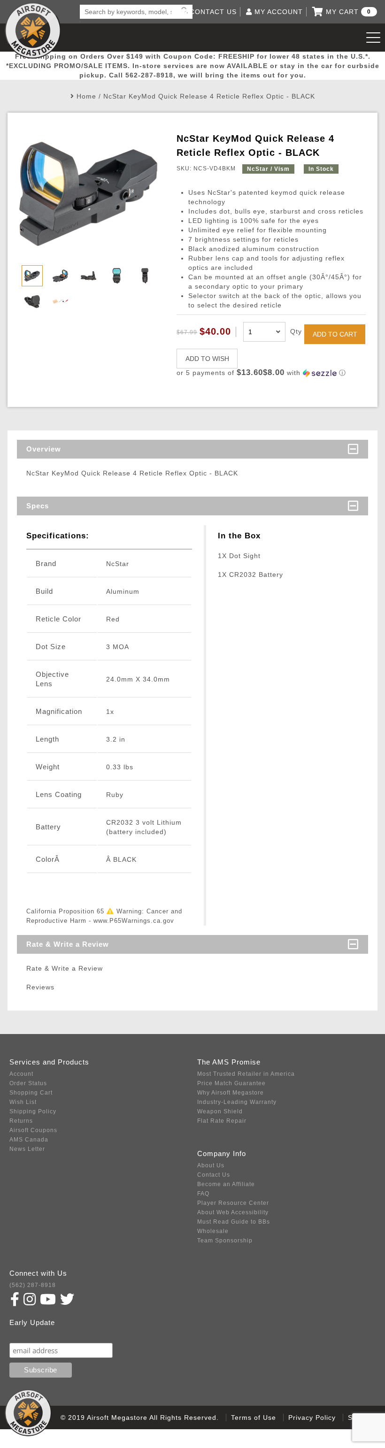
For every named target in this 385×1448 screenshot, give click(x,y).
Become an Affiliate (226, 1184)
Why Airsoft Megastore (230, 1092)
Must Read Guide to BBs (233, 1221)
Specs (37, 506)
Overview (43, 449)
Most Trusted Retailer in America (246, 1074)
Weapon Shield (220, 1111)
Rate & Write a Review (67, 944)
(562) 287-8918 (32, 1285)
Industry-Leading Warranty (237, 1102)
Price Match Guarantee (231, 1083)
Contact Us (213, 1175)
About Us (210, 1165)
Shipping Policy (32, 1111)
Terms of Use (253, 1417)
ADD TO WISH (207, 358)
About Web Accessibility (233, 1212)
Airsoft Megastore (33, 30)
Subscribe (29, 1334)
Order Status (28, 1083)
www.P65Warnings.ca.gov (133, 920)
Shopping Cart (31, 1092)
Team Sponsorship (225, 1240)
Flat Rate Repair (221, 1121)
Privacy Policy (312, 1417)
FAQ (203, 1193)
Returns (21, 1121)
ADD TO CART (335, 334)
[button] (271, 372)
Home (86, 96)
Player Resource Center (233, 1203)
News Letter (27, 1149)
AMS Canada (28, 1139)
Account (21, 1074)
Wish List (23, 1102)
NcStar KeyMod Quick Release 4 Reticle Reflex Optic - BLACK (209, 96)
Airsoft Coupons (33, 1130)
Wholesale (213, 1231)
